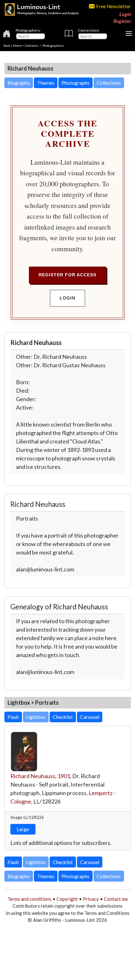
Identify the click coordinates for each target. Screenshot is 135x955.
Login (125, 14)
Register (122, 21)
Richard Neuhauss (32, 775)
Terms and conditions (29, 899)
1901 (63, 775)
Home (17, 45)
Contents (31, 45)
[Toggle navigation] (128, 33)
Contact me (116, 899)
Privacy (91, 899)
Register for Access (67, 274)
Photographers (53, 45)
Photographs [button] (75, 83)
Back (6, 45)
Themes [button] (45, 83)
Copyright (67, 899)
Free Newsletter (113, 6)
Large (23, 829)
